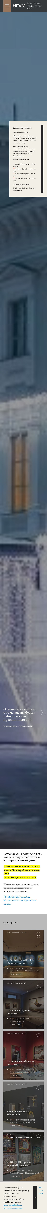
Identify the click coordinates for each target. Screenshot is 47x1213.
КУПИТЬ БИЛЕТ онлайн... (17, 897)
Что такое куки (41, 1190)
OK (35, 1198)
